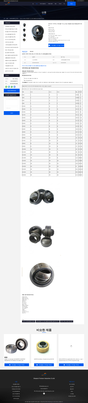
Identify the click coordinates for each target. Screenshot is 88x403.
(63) (11, 29)
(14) (11, 68)
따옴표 (71, 3)
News (72, 391)
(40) (9, 50)
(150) (11, 31)
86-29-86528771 (81, 0)
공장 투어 (72, 386)
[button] (6, 349)
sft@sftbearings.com (70, 0)
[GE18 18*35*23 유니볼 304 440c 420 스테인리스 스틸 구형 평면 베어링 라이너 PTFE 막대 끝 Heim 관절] (44, 346)
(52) (9, 52)
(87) (11, 44)
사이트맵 (72, 393)
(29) (9, 63)
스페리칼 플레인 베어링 (13, 18)
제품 (37, 3)
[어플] (12, 87)
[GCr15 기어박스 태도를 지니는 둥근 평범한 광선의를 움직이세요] (37, 33)
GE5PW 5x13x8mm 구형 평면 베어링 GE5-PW (17, 359)
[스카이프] (9, 87)
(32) (11, 55)
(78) (10, 36)
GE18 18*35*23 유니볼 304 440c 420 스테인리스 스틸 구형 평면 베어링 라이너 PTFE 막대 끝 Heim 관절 (44, 360)
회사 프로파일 (72, 384)
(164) (10, 26)
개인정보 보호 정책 (71, 396)
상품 (7, 18)
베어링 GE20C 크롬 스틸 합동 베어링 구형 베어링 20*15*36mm (69, 360)
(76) (10, 34)
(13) (9, 65)
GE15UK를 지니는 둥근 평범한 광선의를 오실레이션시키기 (48, 321)
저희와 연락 (50, 3)
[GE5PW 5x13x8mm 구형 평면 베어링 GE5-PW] (16, 346)
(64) (9, 42)
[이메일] (14, 87)
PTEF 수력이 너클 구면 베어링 (66, 321)
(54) (10, 39)
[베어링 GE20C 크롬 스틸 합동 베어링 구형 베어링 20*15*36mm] (71, 346)
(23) (9, 71)
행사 (56, 3)
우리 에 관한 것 (43, 3)
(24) (11, 60)
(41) (11, 47)
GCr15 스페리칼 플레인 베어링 (28, 321)
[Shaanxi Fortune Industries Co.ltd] (7, 3)
